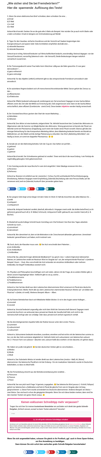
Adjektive (65, 106)
